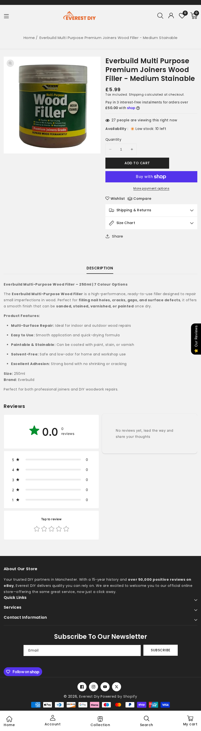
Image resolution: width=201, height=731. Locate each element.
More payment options (151, 188)
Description (100, 268)
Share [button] (117, 236)
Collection (100, 724)
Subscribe (160, 650)
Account (53, 724)
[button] (160, 16)
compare (142, 198)
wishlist (118, 198)
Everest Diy (89, 696)
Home (29, 37)
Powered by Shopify (118, 696)
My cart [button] (190, 723)
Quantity (113, 139)
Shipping (136, 94)
